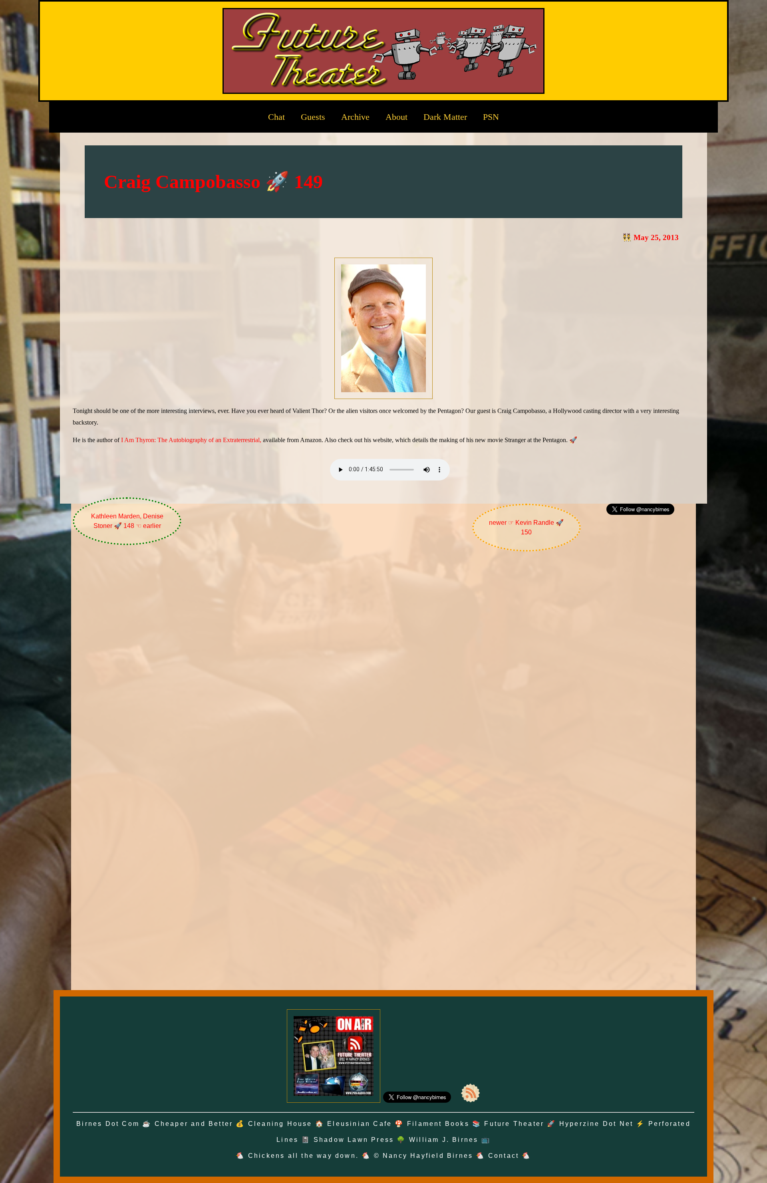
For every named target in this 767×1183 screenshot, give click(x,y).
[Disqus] (383, 664)
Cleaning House (280, 1123)
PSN (491, 117)
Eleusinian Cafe (359, 1123)
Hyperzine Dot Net (596, 1123)
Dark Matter (445, 117)
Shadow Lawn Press (354, 1139)
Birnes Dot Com (107, 1123)
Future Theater (514, 1123)
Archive (355, 117)
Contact (503, 1155)
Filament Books (438, 1123)
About (396, 117)
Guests (313, 117)
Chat (276, 117)
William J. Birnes (443, 1139)
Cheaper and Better (194, 1123)
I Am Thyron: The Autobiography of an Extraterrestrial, (191, 440)
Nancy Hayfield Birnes (428, 1155)
